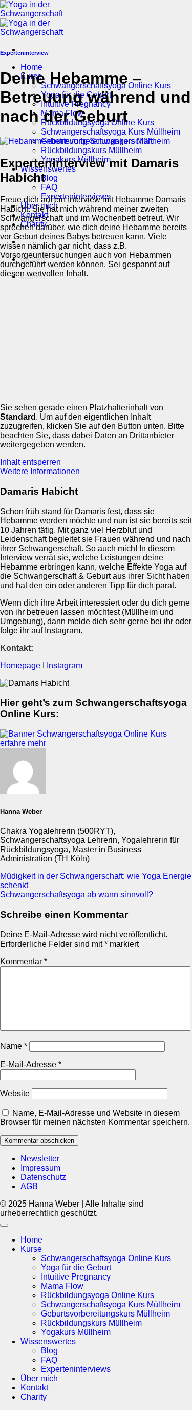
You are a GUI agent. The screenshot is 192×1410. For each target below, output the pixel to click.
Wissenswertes (48, 1341)
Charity (33, 1397)
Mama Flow (62, 1286)
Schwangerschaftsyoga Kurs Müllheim (110, 131)
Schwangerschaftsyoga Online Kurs (106, 1258)
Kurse (31, 1249)
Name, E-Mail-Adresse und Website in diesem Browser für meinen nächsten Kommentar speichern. (95, 1117)
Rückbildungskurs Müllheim (91, 150)
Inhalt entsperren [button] (30, 462)
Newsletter (39, 1158)
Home (31, 67)
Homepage (20, 665)
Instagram (65, 665)
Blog (49, 178)
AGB (29, 1186)
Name (13, 1046)
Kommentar (23, 961)
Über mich (39, 1378)
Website (15, 1093)
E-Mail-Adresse (30, 1064)
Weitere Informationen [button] (40, 471)
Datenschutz (43, 1177)
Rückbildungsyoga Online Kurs (97, 1295)
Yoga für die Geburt (76, 1267)
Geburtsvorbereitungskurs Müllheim (105, 1313)
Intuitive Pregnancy (76, 1276)
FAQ (49, 187)
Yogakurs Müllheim (76, 1332)
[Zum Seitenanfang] (4, 1225)
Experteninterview (24, 53)
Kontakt (34, 1387)
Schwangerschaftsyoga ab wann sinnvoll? (76, 894)
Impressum (40, 1167)
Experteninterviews (76, 1369)
